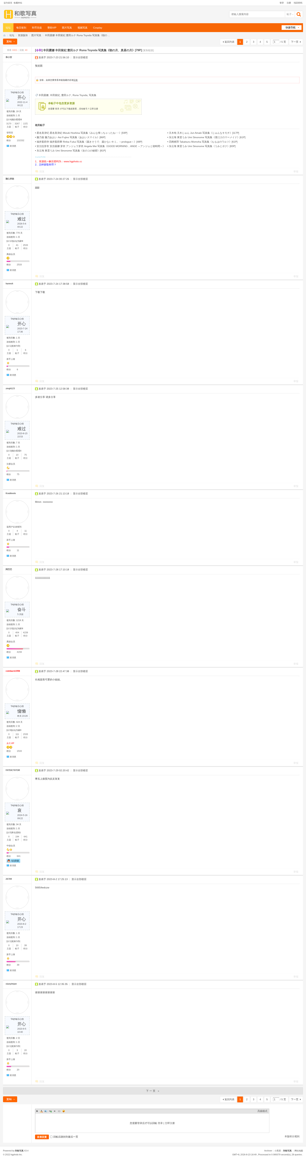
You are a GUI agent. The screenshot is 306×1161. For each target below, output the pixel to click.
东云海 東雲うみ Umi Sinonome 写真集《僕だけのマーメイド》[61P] (207, 137)
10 (17, 455)
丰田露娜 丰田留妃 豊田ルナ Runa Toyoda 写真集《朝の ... (77, 35)
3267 (17, 123)
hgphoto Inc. (16, 1154)
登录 (282, 3)
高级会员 (11, 254)
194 (17, 836)
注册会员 (11, 464)
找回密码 (298, 3)
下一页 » (153, 1090)
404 (17, 632)
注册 (289, 3)
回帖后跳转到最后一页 (65, 1136)
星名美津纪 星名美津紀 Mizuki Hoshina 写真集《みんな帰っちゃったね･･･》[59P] (82, 132)
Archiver (268, 1150)
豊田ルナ (66, 95)
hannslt (9, 283)
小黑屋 (277, 1150)
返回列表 (229, 41)
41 (17, 245)
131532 (20, 140)
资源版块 (23, 35)
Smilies (63, 1111)
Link (50, 1111)
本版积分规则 (292, 1136)
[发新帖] (10, 41)
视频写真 (82, 27)
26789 (9, 879)
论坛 (8, 27)
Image (46, 1111)
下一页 (294, 41)
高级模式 (262, 1111)
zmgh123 (10, 388)
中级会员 (11, 845)
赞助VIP (51, 27)
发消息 (13, 146)
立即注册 (94, 109)
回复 (75, 80)
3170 (8, 123)
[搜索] (299, 14)
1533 (25, 734)
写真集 (92, 95)
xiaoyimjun (11, 984)
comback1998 (13, 671)
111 (17, 734)
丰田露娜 (44, 95)
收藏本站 (18, 3)
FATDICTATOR (13, 770)
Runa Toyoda (80, 95)
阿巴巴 (9, 569)
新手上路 (11, 359)
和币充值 (37, 27)
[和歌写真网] (21, 14)
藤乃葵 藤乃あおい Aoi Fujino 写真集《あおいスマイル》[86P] (71, 137)
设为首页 (8, 3)
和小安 (9, 57)
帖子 (289, 14)
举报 (295, 171)
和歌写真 (287, 1150)
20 (25, 1050)
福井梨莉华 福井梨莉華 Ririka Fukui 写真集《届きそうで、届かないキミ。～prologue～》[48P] (89, 141)
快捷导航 (291, 27)
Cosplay (97, 27)
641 (25, 836)
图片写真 (67, 27)
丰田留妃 (55, 95)
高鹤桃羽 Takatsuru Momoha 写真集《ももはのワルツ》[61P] (203, 141)
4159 (25, 632)
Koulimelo (11, 493)
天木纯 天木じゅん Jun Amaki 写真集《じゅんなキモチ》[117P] (204, 132)
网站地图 (298, 1150)
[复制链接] (148, 50)
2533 (25, 245)
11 (25, 531)
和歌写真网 (4, 35)
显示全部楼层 (80, 57)
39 (25, 945)
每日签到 (21, 27)
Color (41, 1111)
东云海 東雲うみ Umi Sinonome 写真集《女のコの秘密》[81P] (71, 150)
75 (25, 455)
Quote (54, 1111)
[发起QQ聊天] (13, 862)
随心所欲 (10, 178)
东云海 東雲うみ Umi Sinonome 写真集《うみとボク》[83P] (202, 146)
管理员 (10, 132)
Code (59, 1111)
